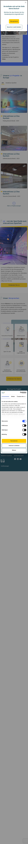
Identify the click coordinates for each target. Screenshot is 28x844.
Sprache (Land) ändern (14, 27)
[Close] (25, 2)
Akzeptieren (14, 21)
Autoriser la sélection (14, 445)
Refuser (14, 450)
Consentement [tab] (5, 396)
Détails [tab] (13, 396)
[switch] (24, 425)
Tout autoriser (14, 440)
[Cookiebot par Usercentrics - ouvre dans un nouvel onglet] (20, 393)
